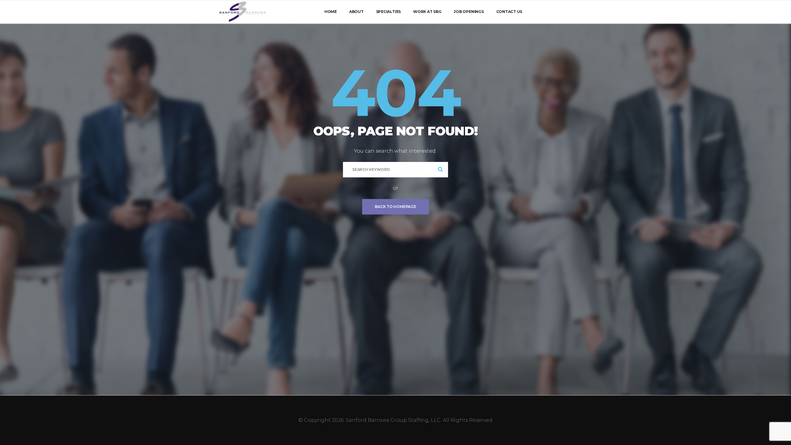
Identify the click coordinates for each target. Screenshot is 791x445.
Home (330, 11)
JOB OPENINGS (469, 11)
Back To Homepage (395, 206)
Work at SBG (427, 11)
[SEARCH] (440, 169)
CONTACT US (509, 11)
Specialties (388, 11)
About (356, 11)
